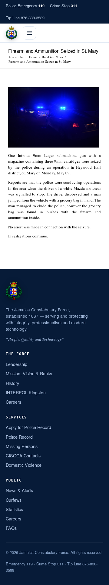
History (12, 383)
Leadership (16, 364)
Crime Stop (63, 5)
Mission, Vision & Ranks (29, 373)
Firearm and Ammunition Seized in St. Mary (53, 50)
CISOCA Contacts (23, 455)
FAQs (11, 528)
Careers (13, 402)
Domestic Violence (23, 465)
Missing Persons (22, 446)
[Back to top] (97, 578)
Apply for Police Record (28, 427)
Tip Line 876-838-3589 (25, 18)
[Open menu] (29, 33)
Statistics (14, 509)
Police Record (19, 437)
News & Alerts (19, 490)
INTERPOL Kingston (26, 392)
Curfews (13, 500)
